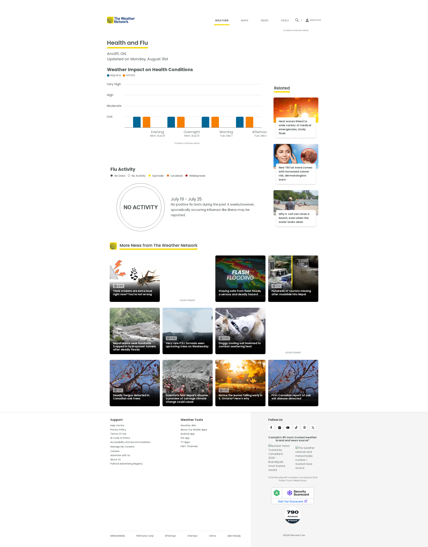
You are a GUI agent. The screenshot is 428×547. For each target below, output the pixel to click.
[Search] (297, 20)
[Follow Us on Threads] (304, 428)
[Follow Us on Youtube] (288, 428)
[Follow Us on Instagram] (279, 428)
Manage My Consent (122, 446)
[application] (187, 104)
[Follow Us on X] (313, 428)
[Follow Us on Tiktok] (296, 428)
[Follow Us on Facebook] (271, 428)
